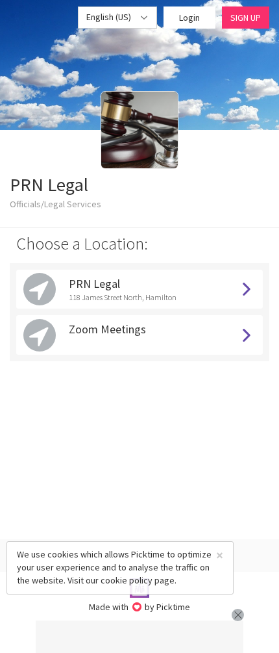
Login (189, 17)
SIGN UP (245, 17)
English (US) (109, 17)
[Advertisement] (139, 637)
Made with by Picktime (140, 607)
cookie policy (126, 580)
